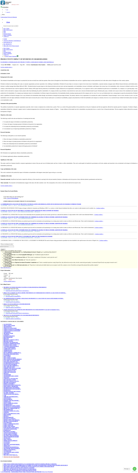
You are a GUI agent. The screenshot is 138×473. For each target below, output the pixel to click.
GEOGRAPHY (7, 374)
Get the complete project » (7, 67)
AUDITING (6, 334)
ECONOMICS (7, 355)
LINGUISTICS (7, 398)
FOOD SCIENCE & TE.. (9, 370)
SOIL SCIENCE (7, 439)
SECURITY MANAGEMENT (11, 435)
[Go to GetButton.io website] (134, 471)
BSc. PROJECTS (7, 44)
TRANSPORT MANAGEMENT (11, 448)
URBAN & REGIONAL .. (9, 449)
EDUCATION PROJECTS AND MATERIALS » (13, 296)
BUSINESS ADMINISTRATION (11, 343)
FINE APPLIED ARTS (9, 367)
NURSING (6, 412)
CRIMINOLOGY (7, 350)
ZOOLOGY (6, 453)
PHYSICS (5, 416)
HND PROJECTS (7, 42)
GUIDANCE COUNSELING (10, 378)
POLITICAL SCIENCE (9, 418)
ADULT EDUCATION (9, 325)
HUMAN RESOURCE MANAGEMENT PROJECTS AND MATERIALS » (17, 290)
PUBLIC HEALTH (8, 425)
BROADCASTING (8, 341)
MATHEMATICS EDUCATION (11, 405)
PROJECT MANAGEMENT (10, 421)
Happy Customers (7, 35)
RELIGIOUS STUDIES (9, 431)
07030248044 (5, 7)
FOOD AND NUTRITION (10, 369)
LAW (4, 395)
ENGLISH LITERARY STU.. (10, 361)
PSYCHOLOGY (7, 422)
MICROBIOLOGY (8, 409)
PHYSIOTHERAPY (8, 417)
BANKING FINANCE (9, 336)
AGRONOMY (7, 332)
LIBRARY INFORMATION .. (10, 396)
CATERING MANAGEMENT (11, 346)
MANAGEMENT (7, 399)
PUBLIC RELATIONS (9, 426)
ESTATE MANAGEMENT (10, 364)
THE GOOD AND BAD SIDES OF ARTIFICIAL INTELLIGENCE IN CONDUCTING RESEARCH (28, 466)
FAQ (7, 9)
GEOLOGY (6, 377)
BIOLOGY (6, 338)
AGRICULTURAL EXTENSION (11, 330)
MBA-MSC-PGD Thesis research (11, 45)
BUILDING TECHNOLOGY (10, 342)
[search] (17, 26)
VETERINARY (7, 451)
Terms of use (45, 471)
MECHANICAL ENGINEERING (11, 407)
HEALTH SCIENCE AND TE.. (11, 381)
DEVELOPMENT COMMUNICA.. (12, 352)
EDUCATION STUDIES (9, 358)
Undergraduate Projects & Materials (9, 17)
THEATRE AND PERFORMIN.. (11, 444)
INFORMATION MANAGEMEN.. (12, 389)
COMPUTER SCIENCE (9, 348)
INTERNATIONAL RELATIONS (11, 391)
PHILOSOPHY (7, 414)
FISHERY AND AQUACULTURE (12, 368)
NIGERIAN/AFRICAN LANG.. (11, 411)
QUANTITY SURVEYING (10, 429)
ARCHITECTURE (8, 333)
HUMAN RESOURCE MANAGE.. (12, 385)
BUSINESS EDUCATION (10, 345)
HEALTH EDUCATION (9, 379)
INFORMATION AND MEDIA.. (11, 387)
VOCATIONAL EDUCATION (11, 452)
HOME (5, 39)
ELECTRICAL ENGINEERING (11, 360)
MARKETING (7, 401)
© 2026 (21, 471)
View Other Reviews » (6, 267)
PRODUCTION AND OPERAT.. (11, 420)
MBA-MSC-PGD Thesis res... (10, 454)
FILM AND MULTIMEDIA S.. (11, 365)
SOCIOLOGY (6, 438)
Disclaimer (50, 471)
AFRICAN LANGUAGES (10, 328)
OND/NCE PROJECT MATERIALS (12, 40)
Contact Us (8, 12)
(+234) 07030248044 (12, 198)
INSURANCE (6, 390)
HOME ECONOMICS (9, 383)
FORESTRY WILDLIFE (9, 372)
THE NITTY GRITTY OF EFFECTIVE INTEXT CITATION (18, 467)
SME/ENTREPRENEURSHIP (11, 436)
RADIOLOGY (7, 430)
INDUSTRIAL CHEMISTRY (10, 386)
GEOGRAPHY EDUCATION (10, 376)
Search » (3, 249)
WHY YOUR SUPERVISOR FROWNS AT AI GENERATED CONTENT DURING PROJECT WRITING (30, 464)
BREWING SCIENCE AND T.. (11, 339)
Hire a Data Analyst (7, 30)
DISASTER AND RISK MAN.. (11, 354)
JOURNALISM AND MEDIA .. (11, 394)
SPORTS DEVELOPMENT (10, 440)
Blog (4, 31)
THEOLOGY (6, 445)
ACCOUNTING (7, 324)
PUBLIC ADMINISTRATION (11, 423)
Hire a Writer (6, 28)
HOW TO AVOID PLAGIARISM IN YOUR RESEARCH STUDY (19, 470)
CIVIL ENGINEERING (9, 347)
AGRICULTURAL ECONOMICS (12, 329)
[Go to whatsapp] (134, 469)
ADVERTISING (7, 326)
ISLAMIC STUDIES (8, 392)
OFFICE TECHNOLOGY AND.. (11, 413)
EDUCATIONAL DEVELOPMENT (12, 359)
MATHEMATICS (7, 404)
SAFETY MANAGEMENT (10, 432)
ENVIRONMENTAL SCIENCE (11, 363)
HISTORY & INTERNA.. (9, 382)
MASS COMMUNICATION (10, 403)
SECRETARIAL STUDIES (10, 434)
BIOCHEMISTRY (8, 337)
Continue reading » (100, 208)
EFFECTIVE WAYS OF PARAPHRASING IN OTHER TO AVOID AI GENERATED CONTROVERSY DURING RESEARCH (35, 465)
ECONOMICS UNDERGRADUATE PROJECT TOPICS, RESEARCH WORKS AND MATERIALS (27, 62)
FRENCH (5, 373)
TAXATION (6, 443)
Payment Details (7, 33)
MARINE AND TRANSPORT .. (11, 400)
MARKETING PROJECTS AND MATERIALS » (13, 307)
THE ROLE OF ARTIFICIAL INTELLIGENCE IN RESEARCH (19, 469)
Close (8, 22)
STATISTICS (6, 442)
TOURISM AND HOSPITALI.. (11, 447)
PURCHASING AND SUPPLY (11, 427)
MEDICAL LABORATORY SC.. (11, 408)
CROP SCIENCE (7, 351)
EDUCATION (7, 356)
